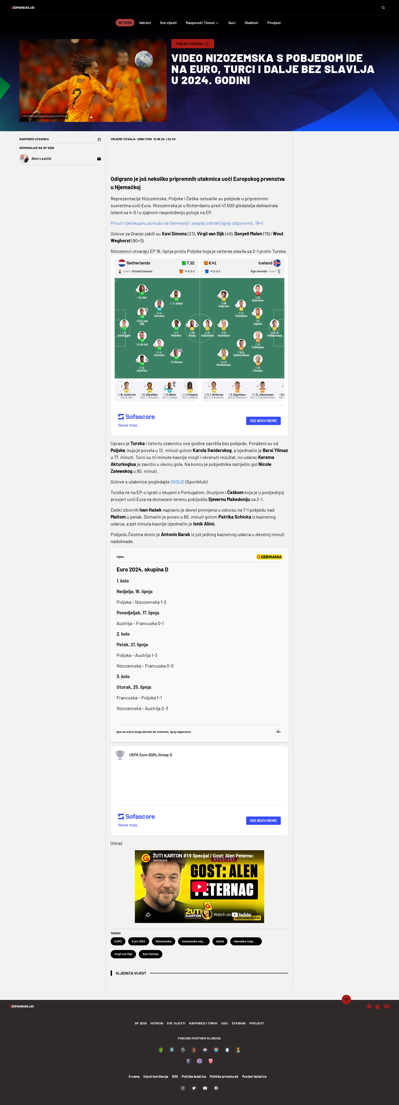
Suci (224, 1023)
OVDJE (178, 481)
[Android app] (369, 1006)
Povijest (256, 1023)
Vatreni (156, 1023)
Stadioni (239, 1023)
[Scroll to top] (346, 999)
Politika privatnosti (224, 1076)
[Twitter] (194, 1088)
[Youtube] (205, 1088)
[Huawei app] (387, 1006)
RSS (175, 1076)
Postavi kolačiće (254, 1076)
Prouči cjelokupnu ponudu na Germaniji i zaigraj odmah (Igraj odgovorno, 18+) (187, 223)
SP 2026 (141, 1023)
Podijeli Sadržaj (189, 44)
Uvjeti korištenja (155, 1076)
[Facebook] (216, 1088)
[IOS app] (377, 1006)
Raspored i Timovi (203, 1023)
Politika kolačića (194, 1076)
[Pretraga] (383, 7)
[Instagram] (183, 1088)
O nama (134, 1076)
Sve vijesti (176, 1023)
